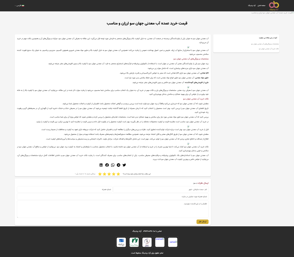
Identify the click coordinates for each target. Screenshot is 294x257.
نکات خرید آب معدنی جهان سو (269, 49)
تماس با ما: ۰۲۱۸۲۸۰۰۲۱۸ (152, 231)
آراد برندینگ (252, 5)
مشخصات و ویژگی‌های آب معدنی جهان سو (265, 44)
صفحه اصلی (261, 5)
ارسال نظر (202, 221)
